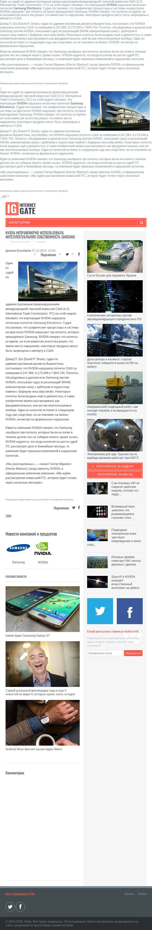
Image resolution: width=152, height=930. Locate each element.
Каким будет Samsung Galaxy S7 (28, 635)
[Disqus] (43, 822)
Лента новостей (21, 241)
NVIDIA (112, 4)
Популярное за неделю (115, 466)
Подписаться (133, 653)
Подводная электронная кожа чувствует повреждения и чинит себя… (114, 537)
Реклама (142, 894)
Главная (41, 241)
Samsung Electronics (27, 8)
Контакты (129, 894)
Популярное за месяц (115, 474)
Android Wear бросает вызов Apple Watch (34, 749)
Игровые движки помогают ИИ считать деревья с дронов (126, 560)
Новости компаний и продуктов (31, 534)
